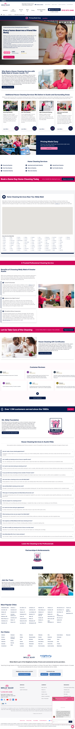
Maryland (31, 634)
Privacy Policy (29, 720)
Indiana (21, 637)
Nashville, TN (41, 607)
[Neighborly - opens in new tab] (46, 656)
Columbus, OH (14, 617)
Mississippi (31, 643)
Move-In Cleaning (32, 168)
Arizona (3, 637)
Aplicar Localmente (62, 4)
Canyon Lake (12, 240)
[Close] (73, 17)
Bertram (4, 245)
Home (4, 14)
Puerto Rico (50, 643)
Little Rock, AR (32, 609)
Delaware (12, 634)
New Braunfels (48, 238)
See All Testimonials (37, 398)
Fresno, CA (22, 609)
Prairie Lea (47, 245)
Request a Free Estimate (8, 87)
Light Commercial (13, 10)
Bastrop (4, 240)
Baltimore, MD (4, 616)
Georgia (12, 642)
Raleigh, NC (50, 614)
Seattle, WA (59, 619)
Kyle (32, 238)
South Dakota (60, 634)
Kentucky (22, 643)
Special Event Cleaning (57, 165)
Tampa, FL (59, 622)
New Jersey (40, 639)
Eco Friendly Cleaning (57, 168)
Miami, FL (31, 618)
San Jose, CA (59, 617)
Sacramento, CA (51, 616)
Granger (25, 240)
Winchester (68, 238)
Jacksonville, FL (23, 618)
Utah (58, 641)
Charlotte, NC (4, 623)
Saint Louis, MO (51, 618)
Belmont (4, 242)
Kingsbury (33, 237)
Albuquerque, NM (5, 607)
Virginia (58, 643)
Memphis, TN (32, 614)
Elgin (18, 242)
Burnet (11, 238)
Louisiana (22, 645)
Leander (32, 242)
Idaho (12, 645)
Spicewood (54, 246)
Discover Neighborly (23, 674)
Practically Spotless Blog (41, 10)
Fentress (18, 243)
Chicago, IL (13, 607)
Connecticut (3, 645)
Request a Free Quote (55, 9)
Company (44, 684)
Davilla (11, 248)
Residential (5, 10)
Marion (39, 243)
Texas (58, 639)
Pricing (32, 10)
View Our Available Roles (8, 588)
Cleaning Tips (66, 689)
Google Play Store (56, 674)
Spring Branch (55, 248)
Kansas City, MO (23, 620)
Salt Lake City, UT (60, 607)
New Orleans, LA (41, 609)
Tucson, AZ (68, 607)
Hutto (25, 245)
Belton (4, 243)
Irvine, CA (22, 616)
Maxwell (39, 246)
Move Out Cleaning (32, 170)
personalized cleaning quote (9, 47)
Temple (61, 240)
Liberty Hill (33, 246)
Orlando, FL (40, 619)
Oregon (49, 639)
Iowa (21, 639)
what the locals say (6, 320)
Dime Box (18, 237)
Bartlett (4, 238)
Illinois (21, 634)
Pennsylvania (50, 641)
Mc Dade (39, 248)
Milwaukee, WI (32, 620)
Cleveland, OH (14, 612)
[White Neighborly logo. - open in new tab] (3, 1)
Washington (59, 645)
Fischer (18, 245)
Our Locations (67, 691)
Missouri (31, 645)
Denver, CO (13, 622)
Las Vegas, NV (23, 623)
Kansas (21, 641)
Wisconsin (68, 634)
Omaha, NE (40, 617)
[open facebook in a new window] (60, 22)
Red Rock (47, 246)
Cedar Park (12, 243)
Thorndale (61, 242)
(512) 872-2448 (67, 10)
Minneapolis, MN (32, 623)
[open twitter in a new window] (62, 22)
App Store (45, 674)
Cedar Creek (12, 242)
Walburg (61, 246)
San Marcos (54, 240)
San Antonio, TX (60, 609)
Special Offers (47, 4)
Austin (4, 237)
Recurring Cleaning (7, 112)
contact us (57, 203)
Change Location (39, 4)
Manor (39, 240)
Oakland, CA (41, 612)
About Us (27, 10)
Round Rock (54, 237)
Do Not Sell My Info (43, 720)
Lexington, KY (32, 607)
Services (22, 684)
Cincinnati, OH (14, 609)
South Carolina (51, 645)
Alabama (3, 634)
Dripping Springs (19, 240)
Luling (39, 237)
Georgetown (19, 248)
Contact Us (44, 691)
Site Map (65, 694)
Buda (11, 237)
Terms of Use (22, 720)
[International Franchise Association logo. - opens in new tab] (3, 703)
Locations (9, 14)
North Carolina (41, 645)
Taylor (61, 238)
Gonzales (25, 238)
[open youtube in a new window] (65, 22)
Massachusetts (32, 637)
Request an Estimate (68, 329)
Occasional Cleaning (8, 170)
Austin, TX (3, 614)
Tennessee (59, 637)
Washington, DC (69, 613)
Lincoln (32, 248)
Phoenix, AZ (50, 607)
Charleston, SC (4, 620)
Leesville (32, 243)
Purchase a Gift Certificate (45, 353)
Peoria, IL (40, 622)
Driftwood (18, 238)
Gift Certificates (70, 4)
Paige (46, 242)
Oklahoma (50, 637)
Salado (54, 238)
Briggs (4, 248)
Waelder (61, 245)
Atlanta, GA (3, 612)
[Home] (1, 14)
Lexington (32, 245)
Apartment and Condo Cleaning (35, 165)
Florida (12, 640)
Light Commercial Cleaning (45, 112)
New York (40, 643)
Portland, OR (50, 609)
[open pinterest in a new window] (73, 22)
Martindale (40, 245)
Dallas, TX (13, 619)
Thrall (60, 243)
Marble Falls (40, 242)
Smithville (54, 245)
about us (31, 284)
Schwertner (54, 242)
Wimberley (68, 237)
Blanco (4, 246)
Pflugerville (47, 243)
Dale (11, 246)
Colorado (3, 643)
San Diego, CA (60, 612)
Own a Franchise (45, 698)
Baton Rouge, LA (4, 618)
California (3, 641)
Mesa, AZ (31, 616)
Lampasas (33, 240)
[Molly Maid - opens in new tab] (29, 656)
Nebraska (40, 634)
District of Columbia (13, 637)
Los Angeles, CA (32, 612)
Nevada (40, 637)
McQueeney (47, 237)
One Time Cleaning (25, 112)
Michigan (31, 639)
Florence (18, 246)
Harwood (25, 243)
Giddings (25, 237)
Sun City (61, 237)
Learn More (5, 129)
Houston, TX (22, 612)
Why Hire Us (21, 10)
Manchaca (40, 238)
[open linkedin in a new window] (70, 22)
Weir (60, 248)
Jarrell (25, 246)
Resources (66, 684)
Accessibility (35, 720)
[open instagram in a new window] (67, 22)
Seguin (54, 243)
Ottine (46, 240)
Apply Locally (54, 4)
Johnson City (26, 248)
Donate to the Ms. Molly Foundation (10, 432)
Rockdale (47, 248)
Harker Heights (26, 242)
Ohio (49, 634)
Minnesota (31, 641)
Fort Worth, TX (23, 607)
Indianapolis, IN (23, 614)
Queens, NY (50, 612)
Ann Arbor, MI (4, 609)
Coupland (11, 245)
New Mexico (41, 641)
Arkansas (3, 639)
